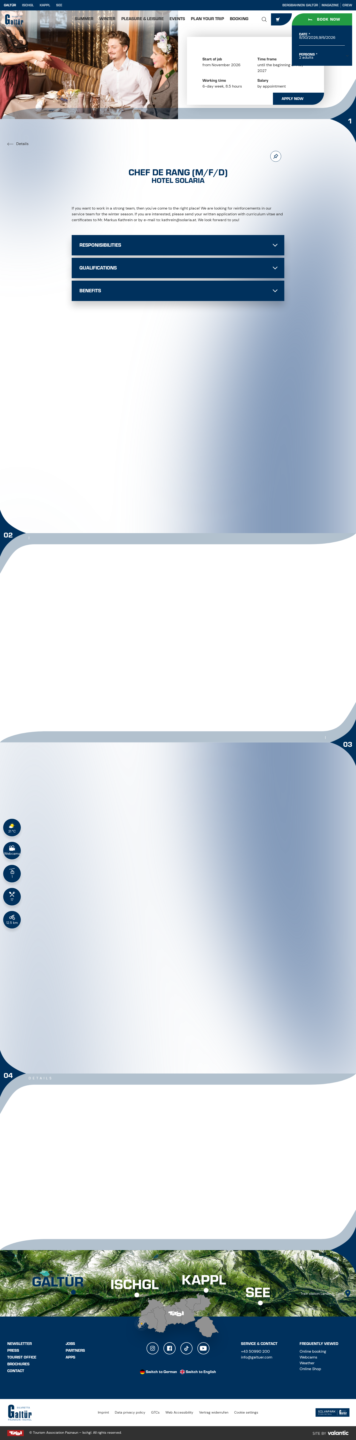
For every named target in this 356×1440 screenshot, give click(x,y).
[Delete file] (261, 965)
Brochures (18, 1364)
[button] (264, 19)
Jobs (70, 1343)
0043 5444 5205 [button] (95, 1174)
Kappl (45, 5)
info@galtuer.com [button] (256, 1357)
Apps (70, 1357)
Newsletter (19, 1343)
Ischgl (28, 5)
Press (13, 1350)
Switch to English (201, 1372)
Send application (227, 981)
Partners (75, 1350)
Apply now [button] (292, 98)
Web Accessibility (179, 1412)
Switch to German (161, 1372)
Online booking (313, 1351)
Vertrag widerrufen (213, 1412)
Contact (15, 1370)
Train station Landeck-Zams (322, 1293)
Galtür (10, 5)
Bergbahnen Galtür (300, 5)
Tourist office (21, 1357)
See (59, 5)
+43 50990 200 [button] (255, 1351)
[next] (192, 493)
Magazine (330, 5)
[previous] (163, 493)
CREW (347, 5)
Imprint (103, 1412)
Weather (307, 1363)
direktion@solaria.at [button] (99, 1185)
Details (22, 143)
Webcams (308, 1357)
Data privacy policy (130, 1412)
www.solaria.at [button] (92, 1195)
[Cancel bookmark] (276, 156)
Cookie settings (246, 1412)
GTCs (155, 1412)
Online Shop (310, 1368)
